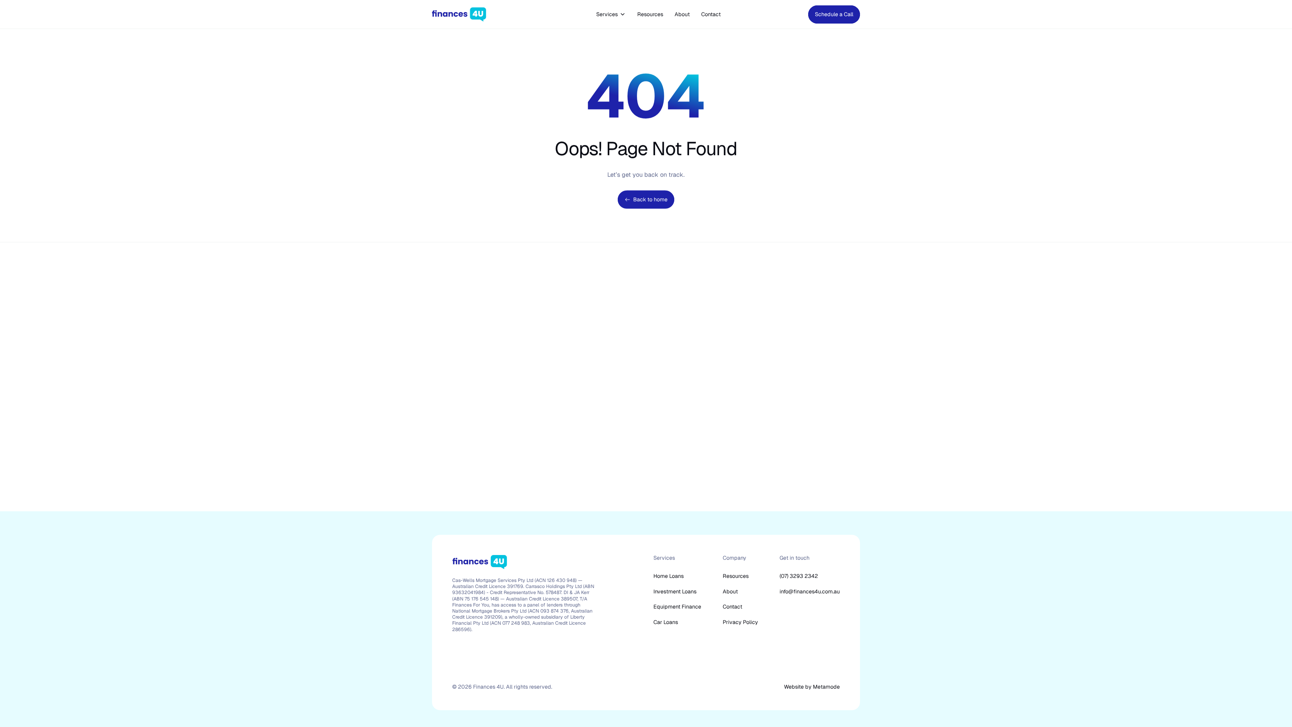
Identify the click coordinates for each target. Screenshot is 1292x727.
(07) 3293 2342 (799, 576)
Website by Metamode (812, 686)
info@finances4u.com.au (810, 591)
